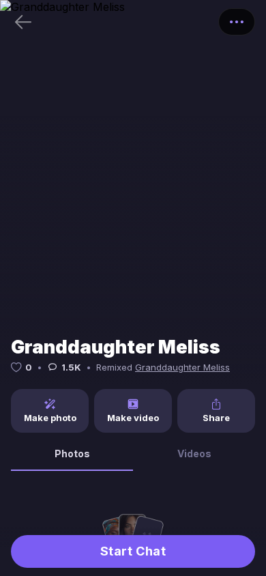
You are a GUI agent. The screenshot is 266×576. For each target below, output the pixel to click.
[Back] (23, 22)
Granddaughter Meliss (182, 367)
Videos (194, 453)
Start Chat (133, 551)
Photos (72, 453)
